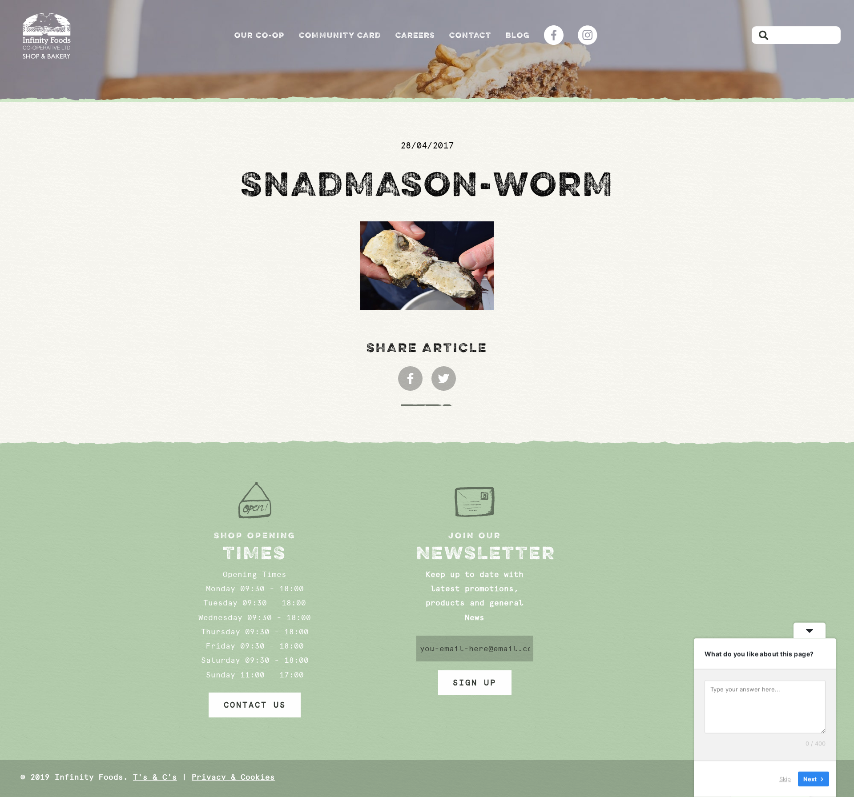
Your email (474, 648)
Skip (785, 778)
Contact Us (255, 705)
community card (340, 35)
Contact (470, 35)
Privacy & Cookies (233, 777)
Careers (415, 35)
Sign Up (474, 683)
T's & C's (155, 777)
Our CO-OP (259, 35)
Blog (518, 35)
